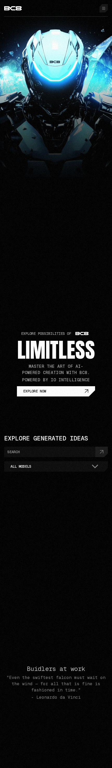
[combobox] (56, 466)
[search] (101, 452)
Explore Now (34, 391)
